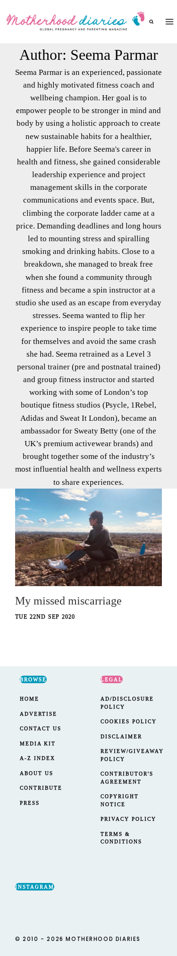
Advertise (38, 714)
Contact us (40, 728)
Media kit (38, 743)
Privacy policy (128, 819)
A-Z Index (37, 758)
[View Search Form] (151, 21)
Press (30, 803)
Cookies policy (129, 721)
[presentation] (88, 537)
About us (36, 773)
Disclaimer (121, 736)
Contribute (41, 788)
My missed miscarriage (68, 601)
